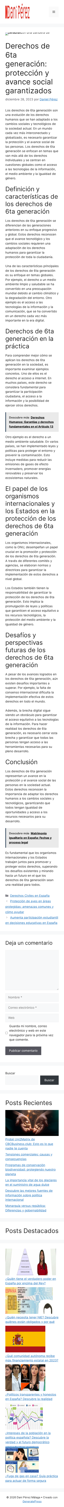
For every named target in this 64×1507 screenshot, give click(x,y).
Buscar (10, 1073)
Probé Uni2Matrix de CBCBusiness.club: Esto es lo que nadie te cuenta (29, 1144)
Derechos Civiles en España (30, 895)
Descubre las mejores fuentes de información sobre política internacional (29, 1195)
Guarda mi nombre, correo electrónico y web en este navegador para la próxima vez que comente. (31, 1033)
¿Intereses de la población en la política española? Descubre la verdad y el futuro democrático (28, 1437)
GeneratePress (32, 1501)
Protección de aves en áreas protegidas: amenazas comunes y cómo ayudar (29, 906)
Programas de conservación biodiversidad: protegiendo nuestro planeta (30, 1169)
